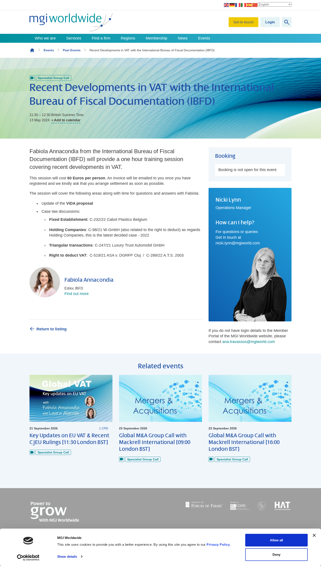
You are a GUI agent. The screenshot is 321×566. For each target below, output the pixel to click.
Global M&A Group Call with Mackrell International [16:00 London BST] (244, 442)
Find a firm (101, 38)
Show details (67, 556)
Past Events (72, 50)
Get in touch (243, 22)
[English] (227, 5)
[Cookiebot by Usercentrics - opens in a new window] (28, 557)
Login (270, 22)
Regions (128, 38)
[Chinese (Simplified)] (255, 5)
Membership (156, 38)
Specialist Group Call (53, 78)
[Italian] (244, 5)
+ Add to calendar (65, 120)
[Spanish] (249, 5)
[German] (232, 5)
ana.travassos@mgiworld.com (248, 342)
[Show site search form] (287, 22)
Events (204, 38)
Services (73, 38)
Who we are (45, 38)
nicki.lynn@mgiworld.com (238, 243)
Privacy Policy (218, 544)
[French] (238, 5)
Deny (276, 554)
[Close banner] (314, 535)
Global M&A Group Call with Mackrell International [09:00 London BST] (154, 442)
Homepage (32, 50)
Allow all (276, 540)
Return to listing (51, 329)
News (183, 38)
